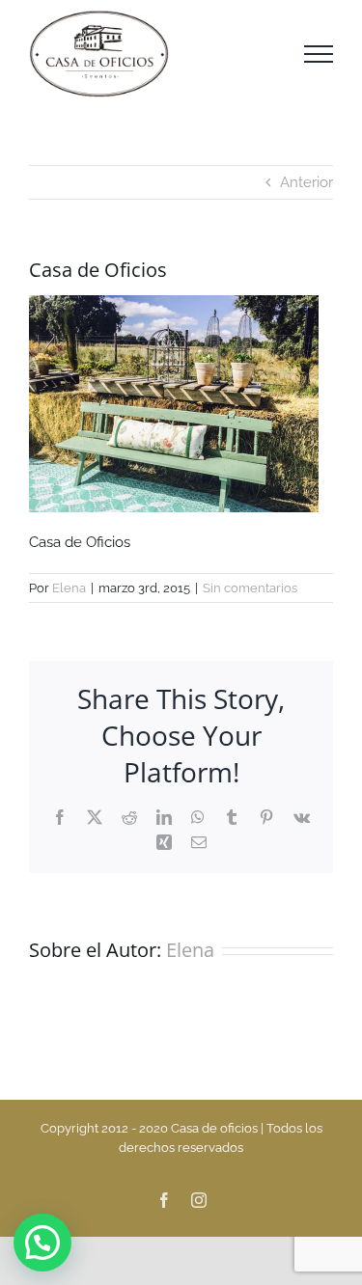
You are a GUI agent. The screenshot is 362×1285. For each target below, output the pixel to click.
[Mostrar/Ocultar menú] (318, 54)
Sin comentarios (250, 588)
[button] (42, 1242)
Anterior (306, 182)
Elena (69, 588)
